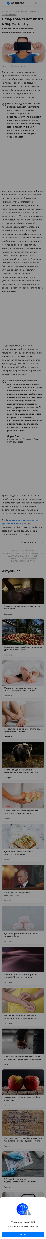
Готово (23, 1234)
